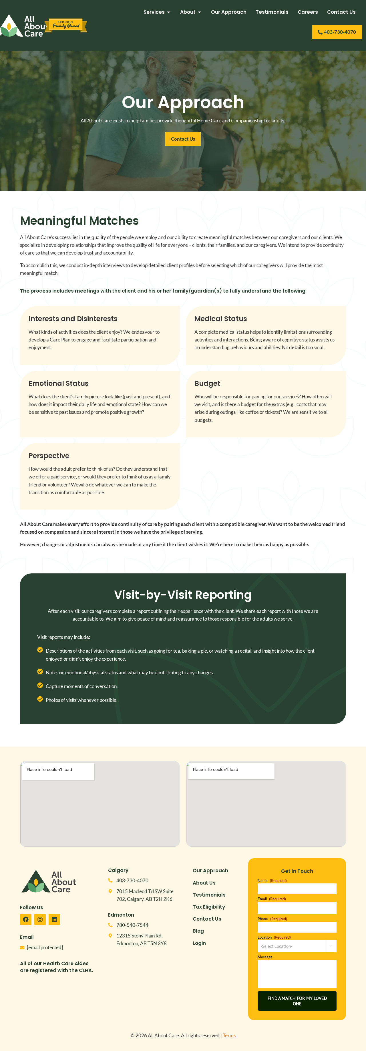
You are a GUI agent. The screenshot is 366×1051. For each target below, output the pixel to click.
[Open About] (199, 12)
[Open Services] (168, 12)
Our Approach (210, 870)
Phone (272, 919)
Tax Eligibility (209, 906)
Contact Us (207, 918)
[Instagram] (40, 919)
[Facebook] (25, 919)
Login (199, 943)
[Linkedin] (54, 919)
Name (272, 881)
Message (265, 957)
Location (274, 937)
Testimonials (209, 894)
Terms (229, 1035)
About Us (204, 882)
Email (272, 899)
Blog (198, 930)
